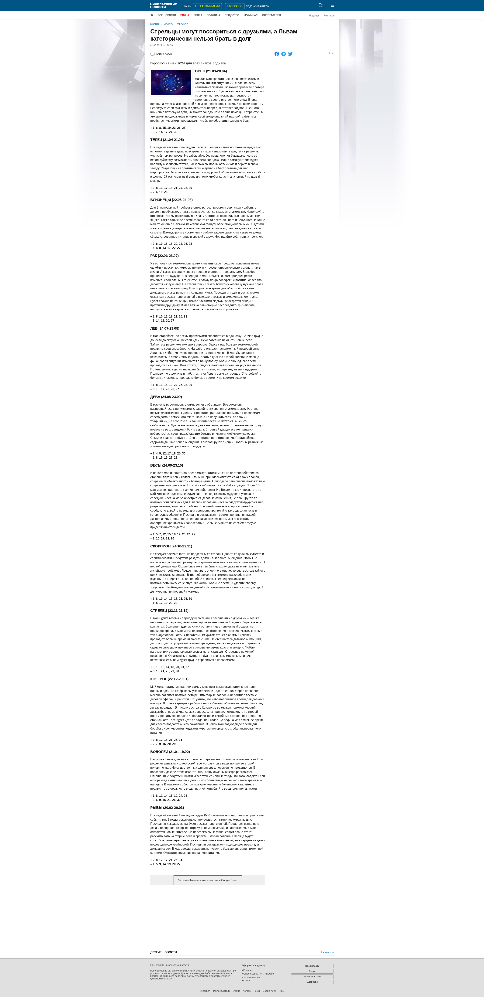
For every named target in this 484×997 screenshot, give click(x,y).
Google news (269, 991)
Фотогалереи (271, 15)
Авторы (247, 991)
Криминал (251, 15)
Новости (168, 24)
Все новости (167, 15)
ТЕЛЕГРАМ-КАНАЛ (207, 6)
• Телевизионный (251, 977)
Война (184, 15)
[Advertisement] (207, 917)
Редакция (314, 15)
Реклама (329, 15)
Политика (213, 15)
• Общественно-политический (258, 973)
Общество (232, 15)
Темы (257, 991)
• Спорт (246, 980)
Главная (155, 24)
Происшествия (312, 976)
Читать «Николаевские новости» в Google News (207, 880)
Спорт (198, 15)
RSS (281, 991)
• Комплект (248, 970)
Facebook (235, 6)
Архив (236, 991)
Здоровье (312, 982)
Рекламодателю (221, 991)
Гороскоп (182, 24)
